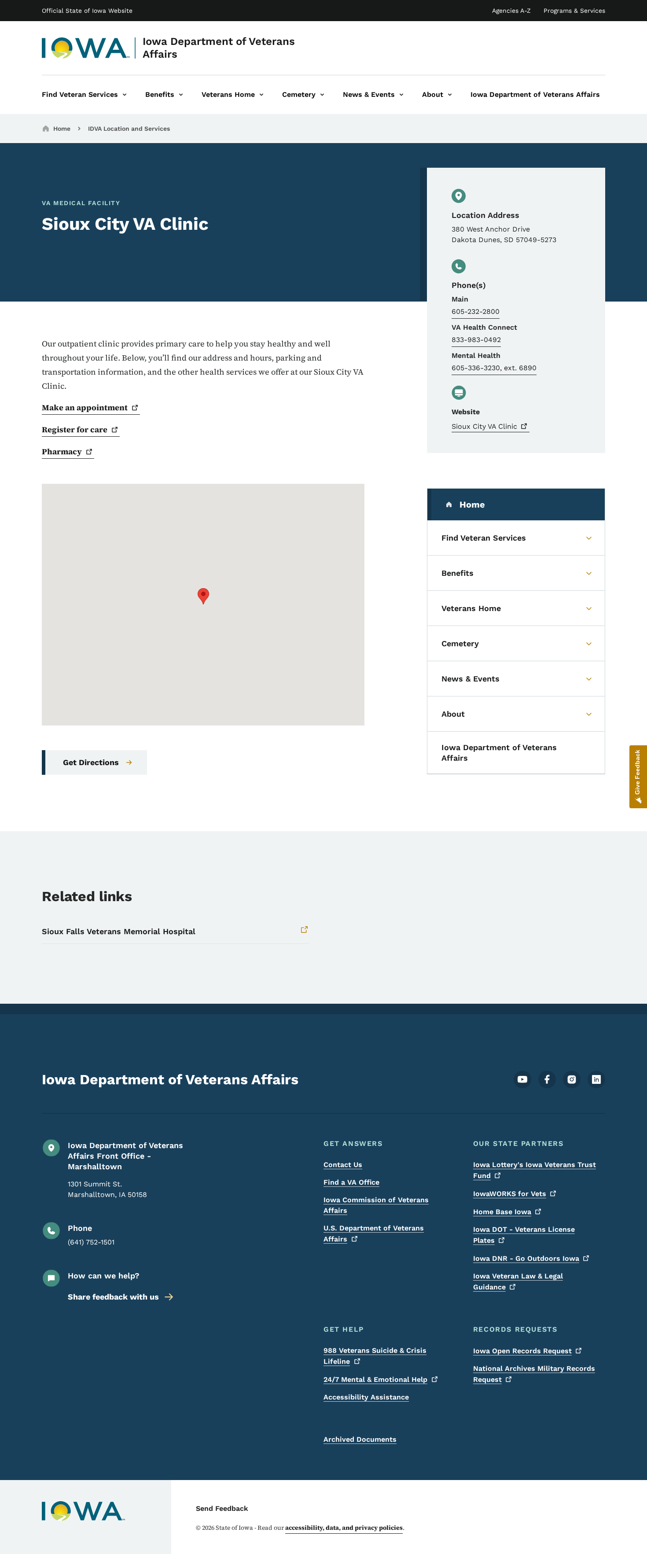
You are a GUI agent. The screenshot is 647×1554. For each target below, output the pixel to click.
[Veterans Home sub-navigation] (261, 94)
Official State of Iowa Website (87, 10)
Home (61, 128)
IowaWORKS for (509, 1193)
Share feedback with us (113, 1296)
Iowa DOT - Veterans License (524, 1235)
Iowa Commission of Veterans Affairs (376, 1205)
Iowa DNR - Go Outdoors (526, 1258)
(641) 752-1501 (91, 1242)
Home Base (502, 1212)
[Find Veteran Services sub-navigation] (124, 94)
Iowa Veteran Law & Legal (518, 1281)
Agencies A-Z (511, 10)
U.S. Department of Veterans (374, 1233)
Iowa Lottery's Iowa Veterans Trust (534, 1170)
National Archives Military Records (534, 1374)
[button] (203, 596)
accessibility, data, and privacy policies (344, 1527)
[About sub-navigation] (449, 94)
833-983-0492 (476, 339)
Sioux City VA (484, 426)
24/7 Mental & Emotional (375, 1379)
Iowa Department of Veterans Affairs (219, 47)
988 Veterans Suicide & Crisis (375, 1356)
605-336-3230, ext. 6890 (494, 368)
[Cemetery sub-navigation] (322, 94)
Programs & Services (574, 10)
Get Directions (91, 762)
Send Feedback (222, 1508)
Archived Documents (360, 1439)
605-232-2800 (476, 311)
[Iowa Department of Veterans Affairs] (86, 48)
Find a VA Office (351, 1182)
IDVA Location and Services (129, 128)
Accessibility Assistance (366, 1397)
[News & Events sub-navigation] (401, 94)
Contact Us (343, 1164)
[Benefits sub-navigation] (180, 94)
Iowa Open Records (522, 1351)
